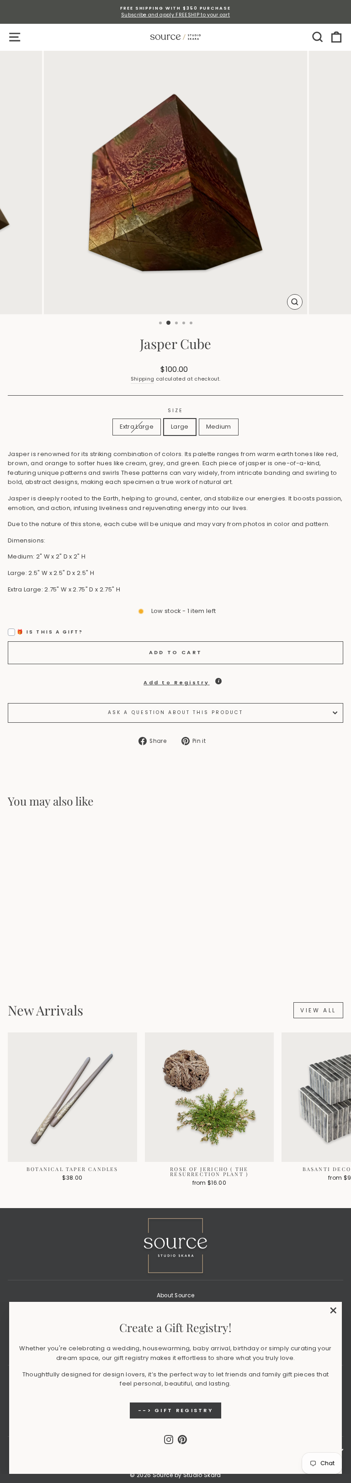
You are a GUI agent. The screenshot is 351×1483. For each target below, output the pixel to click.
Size (175, 410)
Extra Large (137, 426)
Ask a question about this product (175, 712)
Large (180, 426)
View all (318, 1010)
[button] (175, 680)
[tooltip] (218, 681)
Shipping (142, 379)
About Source (176, 1295)
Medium (218, 426)
